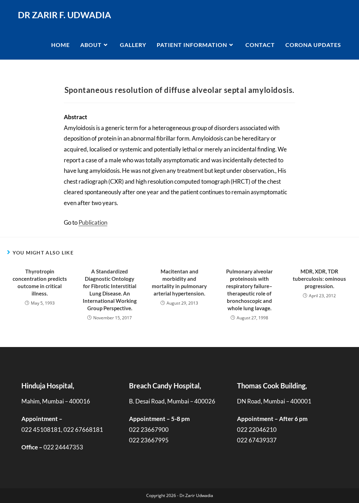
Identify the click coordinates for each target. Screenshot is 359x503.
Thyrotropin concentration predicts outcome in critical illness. (40, 282)
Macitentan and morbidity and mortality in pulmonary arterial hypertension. (179, 282)
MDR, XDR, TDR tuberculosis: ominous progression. (319, 278)
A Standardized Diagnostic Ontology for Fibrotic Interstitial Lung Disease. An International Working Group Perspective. (110, 289)
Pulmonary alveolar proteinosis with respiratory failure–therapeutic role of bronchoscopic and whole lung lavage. (249, 289)
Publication (93, 222)
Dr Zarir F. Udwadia (64, 14)
